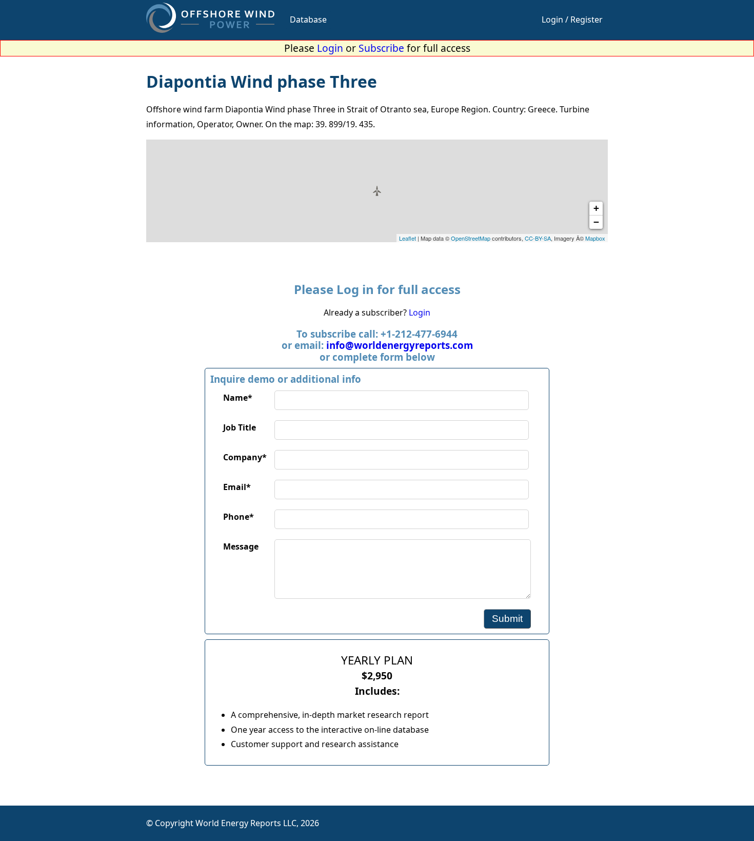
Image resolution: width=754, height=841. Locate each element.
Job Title (239, 427)
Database (308, 19)
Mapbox (595, 238)
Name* (237, 397)
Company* (245, 457)
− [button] (596, 222)
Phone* (238, 516)
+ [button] (596, 208)
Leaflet (407, 238)
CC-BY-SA (538, 238)
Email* (237, 487)
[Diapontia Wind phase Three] (377, 191)
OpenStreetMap (470, 238)
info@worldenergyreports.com (399, 345)
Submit (507, 618)
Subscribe (381, 48)
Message (241, 546)
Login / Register (572, 19)
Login (330, 48)
